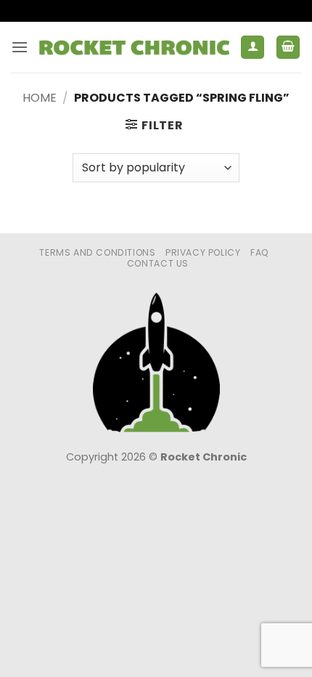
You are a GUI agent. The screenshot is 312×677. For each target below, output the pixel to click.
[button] (19, 47)
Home (39, 97)
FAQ (259, 252)
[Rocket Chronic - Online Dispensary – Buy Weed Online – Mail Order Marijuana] (134, 47)
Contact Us (158, 263)
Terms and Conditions (97, 252)
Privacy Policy (203, 252)
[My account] (252, 48)
